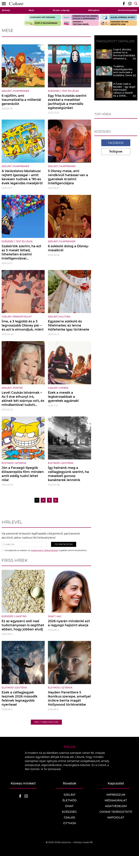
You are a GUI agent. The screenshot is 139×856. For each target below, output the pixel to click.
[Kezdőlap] (16, 3)
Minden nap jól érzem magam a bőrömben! (80, 17)
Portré (18, 388)
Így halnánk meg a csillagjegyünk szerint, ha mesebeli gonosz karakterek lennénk (68, 474)
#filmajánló (93, 10)
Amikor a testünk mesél (80, 23)
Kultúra (64, 316)
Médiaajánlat (116, 800)
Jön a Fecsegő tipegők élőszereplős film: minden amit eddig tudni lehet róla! (23, 474)
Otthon (69, 823)
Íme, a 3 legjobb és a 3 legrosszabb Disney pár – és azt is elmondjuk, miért (23, 325)
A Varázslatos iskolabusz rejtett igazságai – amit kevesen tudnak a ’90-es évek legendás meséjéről (22, 177)
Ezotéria (67, 463)
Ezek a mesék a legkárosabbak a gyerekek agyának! (63, 397)
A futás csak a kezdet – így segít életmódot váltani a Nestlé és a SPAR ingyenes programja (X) (124, 92)
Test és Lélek (70, 91)
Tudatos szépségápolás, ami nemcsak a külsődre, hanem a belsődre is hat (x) (124, 74)
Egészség (54, 91)
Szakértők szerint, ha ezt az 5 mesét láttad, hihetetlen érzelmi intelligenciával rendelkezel (21, 254)
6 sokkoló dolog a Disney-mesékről (68, 248)
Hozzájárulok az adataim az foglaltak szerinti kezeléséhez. (45, 550)
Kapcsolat (115, 817)
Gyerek (63, 388)
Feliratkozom (64, 544)
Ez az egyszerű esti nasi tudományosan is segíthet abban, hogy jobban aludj (23, 625)
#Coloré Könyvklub (127, 10)
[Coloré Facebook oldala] (124, 3)
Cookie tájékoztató (115, 811)
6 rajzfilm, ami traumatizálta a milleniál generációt (21, 100)
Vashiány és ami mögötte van (118, 23)
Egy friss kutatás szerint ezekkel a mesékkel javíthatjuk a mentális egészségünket (67, 102)
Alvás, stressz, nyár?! (118, 17)
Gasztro (21, 616)
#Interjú (6, 10)
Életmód (7, 463)
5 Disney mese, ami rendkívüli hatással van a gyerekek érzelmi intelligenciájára (68, 177)
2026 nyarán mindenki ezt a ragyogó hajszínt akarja (69, 623)
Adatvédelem (116, 806)
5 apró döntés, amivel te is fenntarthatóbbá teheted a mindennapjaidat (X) (124, 57)
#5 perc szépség (61, 10)
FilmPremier (21, 91)
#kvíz (31, 10)
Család (6, 316)
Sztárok (20, 463)
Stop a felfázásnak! (42, 23)
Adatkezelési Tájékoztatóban (44, 550)
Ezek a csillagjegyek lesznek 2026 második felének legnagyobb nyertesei (19, 698)
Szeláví (6, 91)
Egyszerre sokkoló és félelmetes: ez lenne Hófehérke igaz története (68, 325)
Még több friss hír (46, 722)
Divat (51, 616)
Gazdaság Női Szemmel (42, 17)
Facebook (116, 143)
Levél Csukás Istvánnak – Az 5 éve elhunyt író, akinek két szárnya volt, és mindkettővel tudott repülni (23, 401)
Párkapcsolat (22, 316)
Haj (59, 616)
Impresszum (115, 794)
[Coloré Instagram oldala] (130, 3)
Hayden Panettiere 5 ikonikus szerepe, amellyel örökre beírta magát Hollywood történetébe (69, 698)
